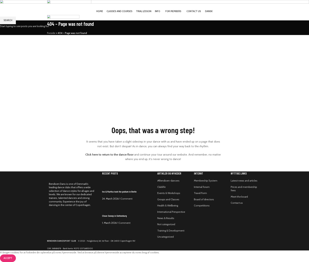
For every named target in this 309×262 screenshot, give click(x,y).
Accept (8, 258)
